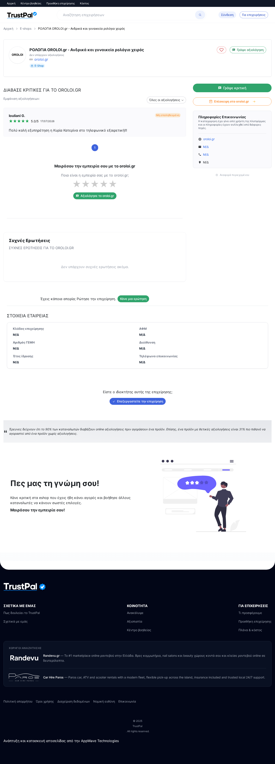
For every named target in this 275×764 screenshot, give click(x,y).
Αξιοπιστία (134, 621)
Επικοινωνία (127, 701)
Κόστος (84, 3)
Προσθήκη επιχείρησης (60, 3)
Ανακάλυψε (135, 613)
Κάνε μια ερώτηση (133, 299)
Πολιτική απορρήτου (17, 701)
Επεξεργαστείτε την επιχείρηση (140, 401)
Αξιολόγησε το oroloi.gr (97, 196)
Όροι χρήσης (45, 701)
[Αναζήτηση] (200, 15)
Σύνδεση (227, 15)
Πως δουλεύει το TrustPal (21, 613)
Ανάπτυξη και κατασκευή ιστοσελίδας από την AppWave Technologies (61, 741)
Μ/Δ (206, 147)
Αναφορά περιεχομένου (234, 174)
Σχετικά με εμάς (15, 621)
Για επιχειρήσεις (254, 15)
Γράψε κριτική (234, 88)
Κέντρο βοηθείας (31, 3)
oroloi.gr (41, 59)
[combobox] (166, 100)
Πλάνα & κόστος (250, 630)
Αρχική (11, 3)
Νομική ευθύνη (104, 701)
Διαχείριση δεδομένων (73, 701)
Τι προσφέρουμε (250, 613)
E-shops (25, 28)
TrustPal (137, 726)
